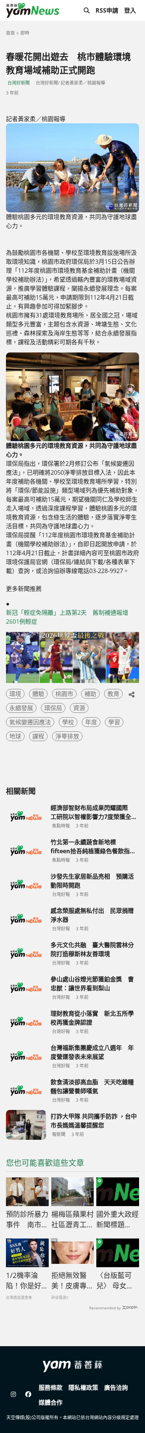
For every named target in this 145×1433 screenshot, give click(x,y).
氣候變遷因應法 (30, 722)
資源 (79, 708)
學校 (68, 722)
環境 (15, 694)
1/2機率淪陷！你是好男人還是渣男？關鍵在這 (27, 1281)
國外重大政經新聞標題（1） (117, 1219)
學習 (114, 722)
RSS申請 (107, 10)
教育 (113, 694)
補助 (90, 694)
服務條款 (50, 1387)
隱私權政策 (83, 1387)
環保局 (53, 708)
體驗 (38, 694)
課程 (38, 736)
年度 (91, 722)
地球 (15, 736)
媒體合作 (50, 1402)
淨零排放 (67, 736)
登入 (130, 10)
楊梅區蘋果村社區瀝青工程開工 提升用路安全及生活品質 (72, 1219)
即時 (24, 33)
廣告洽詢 (116, 1387)
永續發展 (21, 708)
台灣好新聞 (18, 83)
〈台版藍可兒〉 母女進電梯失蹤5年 (116, 1281)
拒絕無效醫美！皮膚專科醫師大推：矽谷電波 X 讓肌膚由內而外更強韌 (72, 1281)
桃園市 (64, 694)
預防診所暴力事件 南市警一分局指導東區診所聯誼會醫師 (27, 1219)
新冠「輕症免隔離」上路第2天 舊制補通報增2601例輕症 (67, 617)
